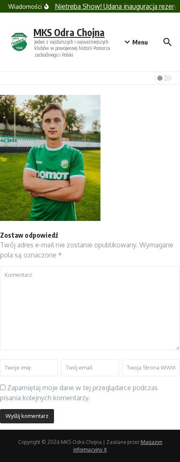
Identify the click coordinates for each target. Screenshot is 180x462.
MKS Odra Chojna (69, 32)
